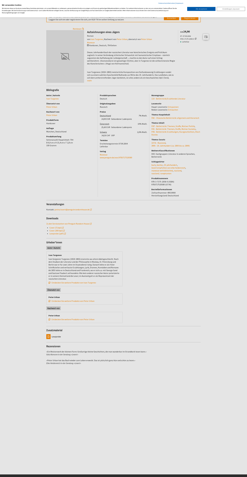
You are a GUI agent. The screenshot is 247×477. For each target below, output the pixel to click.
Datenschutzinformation (166, 3)
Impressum (179, 3)
